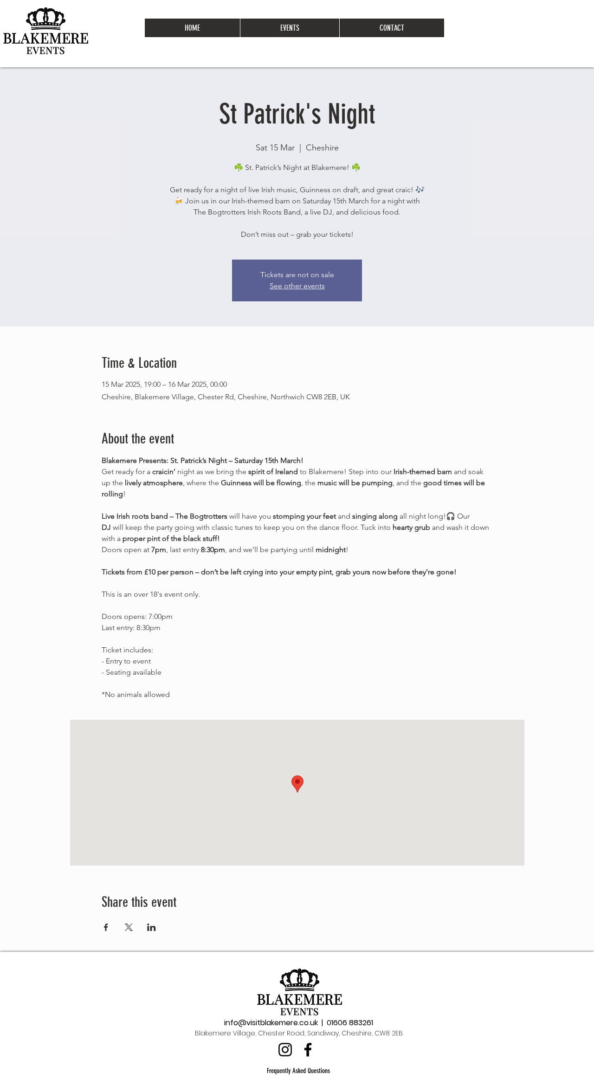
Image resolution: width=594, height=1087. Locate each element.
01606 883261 (350, 1022)
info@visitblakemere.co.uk (271, 1022)
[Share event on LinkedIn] (151, 927)
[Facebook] (308, 1050)
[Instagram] (285, 1050)
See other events (297, 285)
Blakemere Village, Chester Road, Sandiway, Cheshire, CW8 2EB (299, 1033)
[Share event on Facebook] (106, 927)
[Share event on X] (128, 927)
